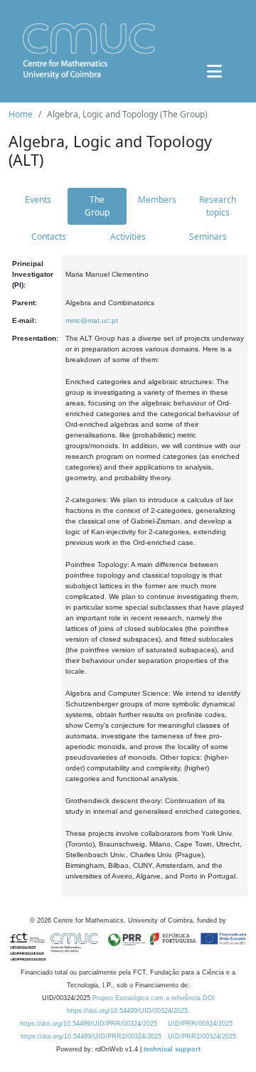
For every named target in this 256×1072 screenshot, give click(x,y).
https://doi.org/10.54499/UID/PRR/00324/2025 (88, 1023)
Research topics (217, 205)
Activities (128, 236)
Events (38, 199)
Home (21, 114)
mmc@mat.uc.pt (91, 320)
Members (157, 199)
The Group (97, 205)
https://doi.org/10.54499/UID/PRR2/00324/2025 (91, 1036)
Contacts (48, 236)
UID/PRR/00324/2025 (200, 1023)
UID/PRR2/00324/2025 (202, 1036)
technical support (172, 1049)
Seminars (208, 236)
